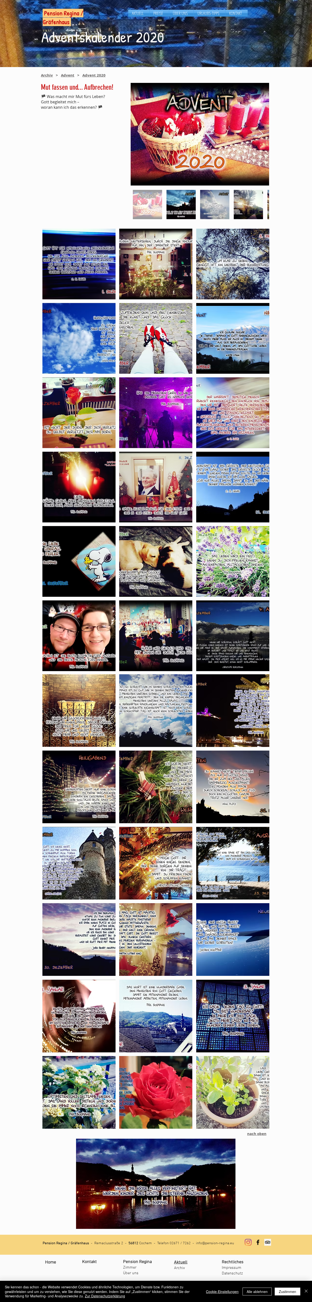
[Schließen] (306, 1291)
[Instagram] (248, 1242)
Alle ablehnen (257, 1291)
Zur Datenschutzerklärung (105, 1295)
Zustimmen (287, 1291)
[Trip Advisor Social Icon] (267, 1242)
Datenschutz (232, 1273)
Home (50, 1262)
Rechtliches (233, 1262)
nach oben (256, 1133)
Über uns (130, 1273)
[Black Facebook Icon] (257, 1242)
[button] (79, 264)
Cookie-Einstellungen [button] (222, 1291)
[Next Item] (260, 134)
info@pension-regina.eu (215, 1243)
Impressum (231, 1267)
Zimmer (129, 1267)
